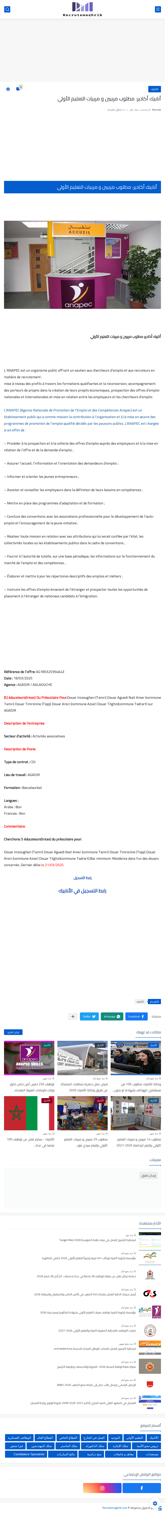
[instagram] (102, 1488)
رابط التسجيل (83, 877)
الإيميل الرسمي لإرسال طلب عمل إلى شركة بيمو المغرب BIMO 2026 (96, 1385)
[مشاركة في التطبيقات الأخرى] (73, 1016)
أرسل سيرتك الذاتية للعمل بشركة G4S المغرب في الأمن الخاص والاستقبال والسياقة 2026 (85, 1294)
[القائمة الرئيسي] (158, 9)
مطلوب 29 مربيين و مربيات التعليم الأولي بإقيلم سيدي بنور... (86, 1142)
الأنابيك (154, 89)
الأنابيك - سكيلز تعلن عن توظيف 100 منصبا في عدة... (30, 1142)
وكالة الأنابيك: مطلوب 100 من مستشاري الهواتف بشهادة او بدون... (136, 1087)
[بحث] (7, 9)
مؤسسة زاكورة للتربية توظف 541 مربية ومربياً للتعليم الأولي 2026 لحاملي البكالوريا (89, 1258)
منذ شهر (47, 1078)
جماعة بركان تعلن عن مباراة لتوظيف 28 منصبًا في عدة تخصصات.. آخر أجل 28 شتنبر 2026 (86, 1276)
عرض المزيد (13, 1032)
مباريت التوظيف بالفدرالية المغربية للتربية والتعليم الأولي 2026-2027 (97, 1330)
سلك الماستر (69, 1446)
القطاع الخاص (68, 1437)
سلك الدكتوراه (95, 1446)
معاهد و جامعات (124, 1454)
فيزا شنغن (16, 1446)
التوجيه (115, 1437)
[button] (136, 1016)
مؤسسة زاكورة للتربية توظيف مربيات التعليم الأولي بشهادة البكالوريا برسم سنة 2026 (88, 1312)
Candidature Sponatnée (29, 1454)
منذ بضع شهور (126, 1343)
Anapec (125, 410)
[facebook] (142, 1488)
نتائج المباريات (66, 1454)
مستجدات (152, 1454)
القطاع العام (45, 1437)
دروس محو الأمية (147, 1446)
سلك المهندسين (41, 1446)
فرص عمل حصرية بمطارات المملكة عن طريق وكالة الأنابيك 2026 (84, 1087)
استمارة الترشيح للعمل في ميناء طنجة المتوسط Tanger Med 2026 (97, 1240)
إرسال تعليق (148, 1175)
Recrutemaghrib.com (114, 1507)
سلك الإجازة (120, 1446)
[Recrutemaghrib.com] (82, 9)
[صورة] (150, 1239)
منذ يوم (129, 1235)
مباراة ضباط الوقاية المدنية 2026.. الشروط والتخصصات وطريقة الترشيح (96, 1367)
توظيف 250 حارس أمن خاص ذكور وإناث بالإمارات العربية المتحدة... (32, 1087)
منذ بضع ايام (152, 1078)
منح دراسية (94, 1454)
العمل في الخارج (94, 1437)
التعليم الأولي (134, 1437)
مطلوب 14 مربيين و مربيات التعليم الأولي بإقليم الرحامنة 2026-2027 (139, 1142)
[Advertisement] (82, 51)
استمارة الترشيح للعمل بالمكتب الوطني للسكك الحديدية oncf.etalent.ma (95, 1348)
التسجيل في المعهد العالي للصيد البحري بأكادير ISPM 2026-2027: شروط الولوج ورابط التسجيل (83, 1403)
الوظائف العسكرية (19, 1437)
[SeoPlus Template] (159, 1508)
